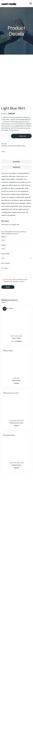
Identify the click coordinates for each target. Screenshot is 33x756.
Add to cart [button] (27, 309)
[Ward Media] (8, 3)
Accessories (12, 420)
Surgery (20, 336)
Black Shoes (16, 338)
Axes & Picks (13, 146)
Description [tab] (16, 161)
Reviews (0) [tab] (16, 167)
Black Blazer (16, 380)
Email (3, 245)
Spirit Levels (21, 146)
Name (4, 237)
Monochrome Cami (16, 423)
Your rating (5, 254)
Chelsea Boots (16, 465)
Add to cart (22, 136)
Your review (6, 263)
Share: (3, 151)
